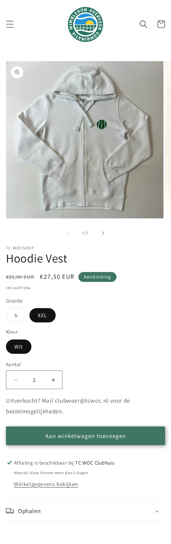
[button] (10, 24)
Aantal (13, 364)
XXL (42, 315)
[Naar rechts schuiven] (103, 233)
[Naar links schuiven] (68, 233)
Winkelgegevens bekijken (46, 484)
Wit (18, 346)
